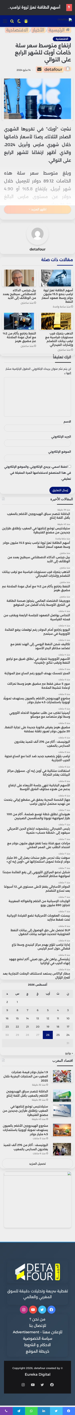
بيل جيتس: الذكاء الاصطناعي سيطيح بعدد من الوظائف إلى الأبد (19, 294)
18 (58, 1026)
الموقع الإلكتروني (59, 451)
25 (58, 1034)
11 (58, 1018)
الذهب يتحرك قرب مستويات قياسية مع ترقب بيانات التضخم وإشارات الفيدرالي (59, 339)
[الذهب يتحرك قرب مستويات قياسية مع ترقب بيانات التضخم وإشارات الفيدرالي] (56, 321)
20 (37, 1026)
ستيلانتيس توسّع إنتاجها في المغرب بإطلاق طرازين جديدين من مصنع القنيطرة (25, 1111)
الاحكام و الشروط (37, 1345)
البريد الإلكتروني (61, 436)
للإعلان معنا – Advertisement (37, 1332)
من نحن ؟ (37, 1319)
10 (68, 1018)
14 (27, 1018)
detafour (53, 69)
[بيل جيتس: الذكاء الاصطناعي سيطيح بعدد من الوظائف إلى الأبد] (19, 278)
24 (68, 1034)
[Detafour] (64, 21)
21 (27, 1026)
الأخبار (38, 30)
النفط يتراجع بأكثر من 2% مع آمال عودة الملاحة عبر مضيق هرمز (19, 337)
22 (17, 1026)
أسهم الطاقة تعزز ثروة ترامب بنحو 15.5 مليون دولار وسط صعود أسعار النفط (57, 296)
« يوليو (69, 1053)
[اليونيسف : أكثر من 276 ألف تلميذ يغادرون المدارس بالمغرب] (62, 1149)
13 (37, 1018)
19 (48, 1026)
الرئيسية (57, 30)
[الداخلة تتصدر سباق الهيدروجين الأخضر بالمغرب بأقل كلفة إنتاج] (62, 1095)
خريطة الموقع (37, 1351)
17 (68, 1026)
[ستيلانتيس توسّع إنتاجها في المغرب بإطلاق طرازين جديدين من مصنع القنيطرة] (62, 1110)
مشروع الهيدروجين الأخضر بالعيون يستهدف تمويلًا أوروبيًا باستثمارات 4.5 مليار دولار (25, 1130)
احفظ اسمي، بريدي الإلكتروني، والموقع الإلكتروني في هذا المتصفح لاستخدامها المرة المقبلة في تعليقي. (37, 472)
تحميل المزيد (37, 1163)
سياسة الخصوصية (37, 1338)
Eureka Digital (37, 1374)
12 (48, 1018)
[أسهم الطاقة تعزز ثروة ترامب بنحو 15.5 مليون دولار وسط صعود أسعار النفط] (56, 278)
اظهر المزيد (38, 209)
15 (17, 1018)
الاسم (67, 421)
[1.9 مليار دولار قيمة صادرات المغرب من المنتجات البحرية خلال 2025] (62, 1076)
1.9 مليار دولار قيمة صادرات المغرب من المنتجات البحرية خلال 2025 (25, 1076)
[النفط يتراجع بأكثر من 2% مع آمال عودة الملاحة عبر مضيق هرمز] (19, 321)
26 (47, 1034)
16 (7, 1018)
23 (7, 1026)
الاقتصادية (17, 30)
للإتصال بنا (37, 1325)
